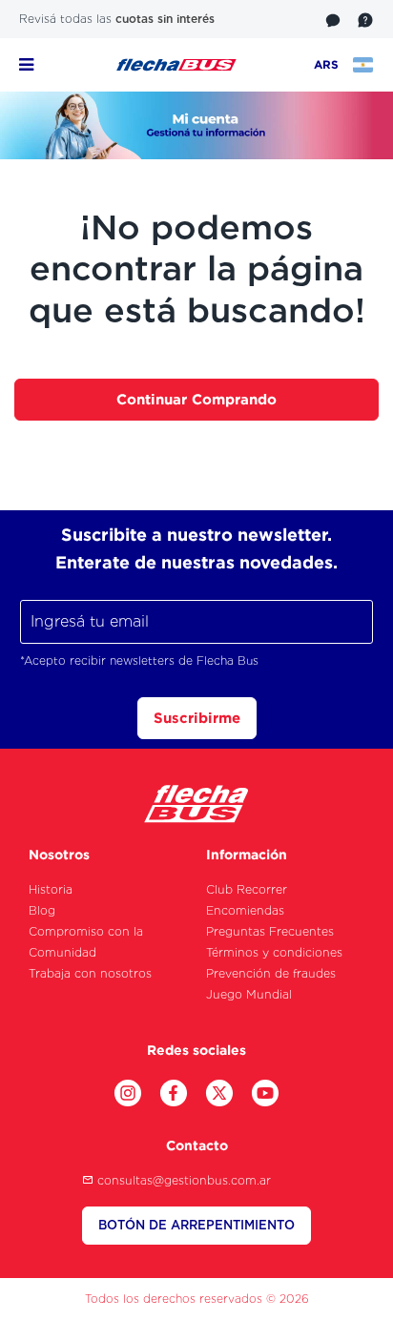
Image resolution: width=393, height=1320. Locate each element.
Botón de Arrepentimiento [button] (196, 1225)
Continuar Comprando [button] (196, 399)
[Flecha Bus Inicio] (176, 64)
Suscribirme (197, 718)
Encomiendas (245, 910)
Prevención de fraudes (271, 973)
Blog (42, 910)
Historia (50, 889)
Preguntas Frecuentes (270, 931)
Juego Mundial (249, 994)
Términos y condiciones (274, 952)
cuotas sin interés (165, 18)
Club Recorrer (246, 889)
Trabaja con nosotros (90, 973)
